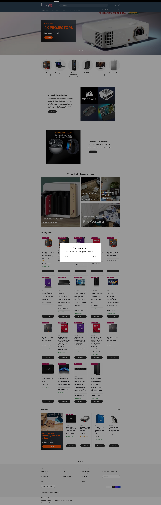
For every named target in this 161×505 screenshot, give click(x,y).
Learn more (56, 1)
